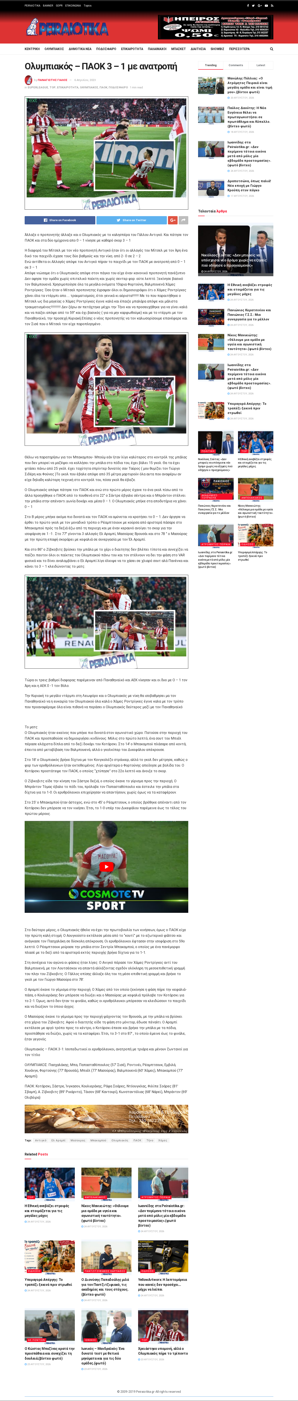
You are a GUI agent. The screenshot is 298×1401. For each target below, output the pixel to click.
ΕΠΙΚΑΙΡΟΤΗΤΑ (132, 49)
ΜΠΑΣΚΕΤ (178, 49)
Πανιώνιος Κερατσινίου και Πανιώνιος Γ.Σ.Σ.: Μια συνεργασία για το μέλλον (249, 314)
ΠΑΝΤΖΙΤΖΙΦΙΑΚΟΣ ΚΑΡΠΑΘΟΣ (105, 1271)
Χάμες (162, 1140)
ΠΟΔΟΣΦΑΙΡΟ (106, 49)
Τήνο (149, 1140)
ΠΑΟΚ (103, 87)
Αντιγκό (40, 1140)
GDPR (59, 5)
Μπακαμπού (98, 1140)
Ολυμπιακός (119, 1140)
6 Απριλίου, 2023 (85, 80)
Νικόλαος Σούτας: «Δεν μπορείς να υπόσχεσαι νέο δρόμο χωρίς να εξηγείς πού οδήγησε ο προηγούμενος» (234, 260)
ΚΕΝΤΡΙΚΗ (32, 49)
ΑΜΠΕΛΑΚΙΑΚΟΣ (95, 1197)
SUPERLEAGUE (37, 87)
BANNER (48, 5)
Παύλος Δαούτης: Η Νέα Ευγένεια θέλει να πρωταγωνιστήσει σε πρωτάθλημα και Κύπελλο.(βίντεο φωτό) (249, 117)
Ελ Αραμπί (58, 1140)
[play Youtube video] (106, 867)
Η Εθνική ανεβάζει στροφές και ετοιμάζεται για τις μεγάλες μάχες (47, 1211)
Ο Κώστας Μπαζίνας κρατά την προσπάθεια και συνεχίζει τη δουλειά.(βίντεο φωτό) (49, 1354)
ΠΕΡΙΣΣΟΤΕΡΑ (239, 49)
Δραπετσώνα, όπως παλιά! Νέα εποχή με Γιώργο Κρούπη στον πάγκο (249, 185)
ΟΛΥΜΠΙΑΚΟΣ (54, 49)
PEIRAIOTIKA (32, 5)
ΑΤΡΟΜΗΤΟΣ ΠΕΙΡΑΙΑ (156, 1197)
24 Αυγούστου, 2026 (39, 1221)
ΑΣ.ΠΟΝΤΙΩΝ (36, 1340)
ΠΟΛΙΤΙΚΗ (208, 451)
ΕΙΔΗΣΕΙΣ (34, 1271)
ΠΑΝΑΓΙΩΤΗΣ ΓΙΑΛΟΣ (52, 80)
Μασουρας (78, 1140)
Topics (88, 5)
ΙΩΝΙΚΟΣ (90, 1340)
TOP (53, 87)
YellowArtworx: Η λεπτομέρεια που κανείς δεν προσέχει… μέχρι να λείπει (162, 1285)
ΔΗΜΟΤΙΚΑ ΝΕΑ (80, 49)
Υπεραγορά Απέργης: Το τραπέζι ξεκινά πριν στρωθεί (247, 408)
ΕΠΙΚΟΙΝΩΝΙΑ (73, 5)
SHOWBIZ (217, 49)
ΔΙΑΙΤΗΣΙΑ (198, 49)
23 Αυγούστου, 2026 (39, 1364)
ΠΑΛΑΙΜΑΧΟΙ (157, 49)
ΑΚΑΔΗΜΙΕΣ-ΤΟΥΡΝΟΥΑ (210, 496)
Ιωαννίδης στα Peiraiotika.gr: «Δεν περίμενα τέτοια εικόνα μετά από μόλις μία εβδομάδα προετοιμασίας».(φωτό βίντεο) (161, 1216)
